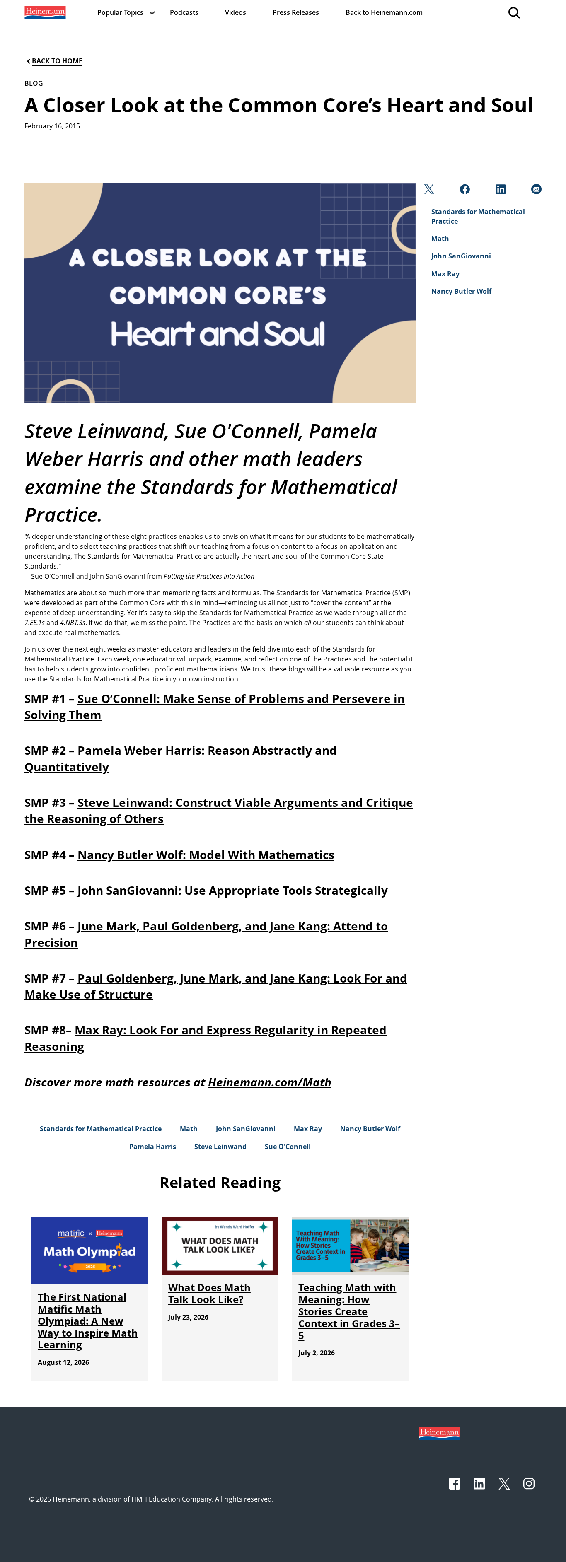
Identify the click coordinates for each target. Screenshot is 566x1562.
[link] (44, 12)
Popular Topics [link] (120, 12)
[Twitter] (428, 191)
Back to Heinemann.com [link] (384, 12)
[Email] (536, 191)
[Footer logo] (439, 1432)
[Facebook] (464, 191)
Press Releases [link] (296, 12)
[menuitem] (44, 12)
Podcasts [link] (184, 12)
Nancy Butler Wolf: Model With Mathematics (205, 854)
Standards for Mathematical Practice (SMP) (343, 592)
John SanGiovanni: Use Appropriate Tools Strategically (232, 890)
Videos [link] (235, 12)
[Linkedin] (500, 191)
